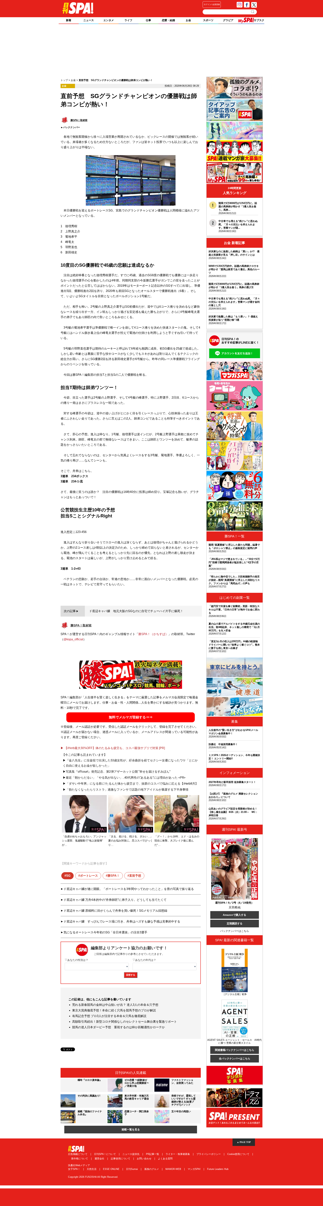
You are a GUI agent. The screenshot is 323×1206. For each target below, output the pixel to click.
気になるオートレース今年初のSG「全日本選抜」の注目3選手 (105, 932)
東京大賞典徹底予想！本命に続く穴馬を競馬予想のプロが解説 (114, 1010)
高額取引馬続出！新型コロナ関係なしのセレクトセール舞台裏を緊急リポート (124, 1021)
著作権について (80, 1158)
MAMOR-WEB (173, 1169)
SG (68, 875)
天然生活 (92, 1169)
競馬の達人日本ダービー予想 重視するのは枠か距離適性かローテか (118, 1027)
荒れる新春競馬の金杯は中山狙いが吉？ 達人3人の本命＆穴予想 (115, 1004)
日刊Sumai (132, 1169)
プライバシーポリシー (209, 1154)
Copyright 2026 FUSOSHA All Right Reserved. (93, 1176)
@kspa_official (73, 639)
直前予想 (135, 875)
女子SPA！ (74, 1169)
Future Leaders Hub (217, 1169)
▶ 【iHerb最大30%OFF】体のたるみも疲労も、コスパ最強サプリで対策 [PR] (113, 748)
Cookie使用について (238, 1154)
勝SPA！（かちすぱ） (153, 634)
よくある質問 (165, 1158)
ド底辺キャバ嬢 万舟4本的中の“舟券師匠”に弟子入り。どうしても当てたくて (115, 899)
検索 (253, 11)
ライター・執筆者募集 (178, 1154)
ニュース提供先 (131, 1154)
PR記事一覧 (153, 1154)
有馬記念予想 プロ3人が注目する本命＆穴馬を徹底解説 (109, 1016)
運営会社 (100, 1158)
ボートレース (89, 875)
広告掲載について (78, 1154)
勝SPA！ (113, 875)
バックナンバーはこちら (234, 930)
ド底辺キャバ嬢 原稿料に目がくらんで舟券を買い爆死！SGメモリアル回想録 (115, 910)
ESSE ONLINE (111, 1169)
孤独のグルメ (152, 1169)
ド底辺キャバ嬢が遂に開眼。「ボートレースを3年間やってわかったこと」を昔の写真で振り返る (129, 889)
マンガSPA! (194, 1169)
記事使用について (121, 1158)
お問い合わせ (144, 1158)
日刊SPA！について (105, 1154)
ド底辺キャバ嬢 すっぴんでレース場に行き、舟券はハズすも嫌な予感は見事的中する (122, 921)
